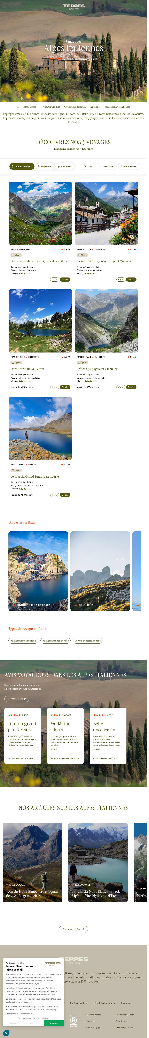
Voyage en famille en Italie (23, 640)
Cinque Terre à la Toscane (35, 604)
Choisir (33, 1023)
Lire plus (11, 749)
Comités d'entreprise (104, 1003)
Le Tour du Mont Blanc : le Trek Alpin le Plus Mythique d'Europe (97, 893)
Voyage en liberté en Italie (88, 640)
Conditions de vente (125, 1014)
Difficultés (108, 166)
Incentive (126, 1003)
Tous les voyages (23, 166)
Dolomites (86, 604)
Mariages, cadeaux (79, 1003)
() (93, 58)
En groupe (46, 166)
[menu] (141, 7)
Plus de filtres (130, 166)
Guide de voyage (93, 1027)
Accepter (53, 1023)
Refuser (13, 1023)
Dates (90, 166)
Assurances (91, 1021)
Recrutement (122, 1021)
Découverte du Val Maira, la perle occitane (39, 261)
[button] (6, 1033)
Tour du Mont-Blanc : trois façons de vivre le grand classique (32, 893)
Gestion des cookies (125, 1027)
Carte (54, 279)
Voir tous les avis (15, 698)
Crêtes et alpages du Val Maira (97, 369)
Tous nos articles (71, 929)
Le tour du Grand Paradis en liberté (34, 476)
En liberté (66, 166)
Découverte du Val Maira (27, 369)
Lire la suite (73, 122)
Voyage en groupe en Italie (55, 640)
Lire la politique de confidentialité (19, 1014)
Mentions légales (93, 1014)
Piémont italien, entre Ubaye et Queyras (104, 261)
